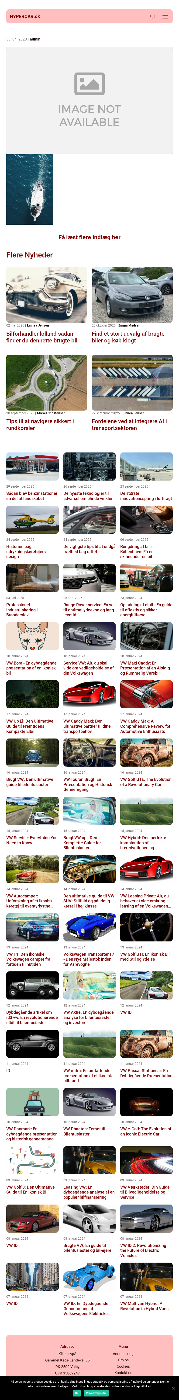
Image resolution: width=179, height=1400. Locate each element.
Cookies (123, 1366)
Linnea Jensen (38, 325)
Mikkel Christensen (51, 413)
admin (35, 39)
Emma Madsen (129, 325)
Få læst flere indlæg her (89, 237)
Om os (123, 1360)
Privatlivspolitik (96, 1393)
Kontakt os (123, 1373)
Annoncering (123, 1354)
